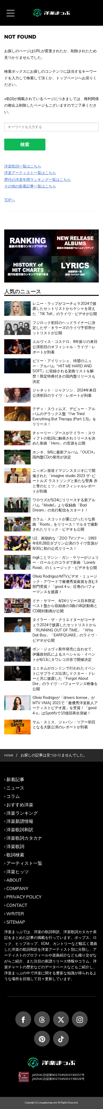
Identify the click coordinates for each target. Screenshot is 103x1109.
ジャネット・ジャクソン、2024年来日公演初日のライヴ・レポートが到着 (64, 393)
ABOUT (14, 880)
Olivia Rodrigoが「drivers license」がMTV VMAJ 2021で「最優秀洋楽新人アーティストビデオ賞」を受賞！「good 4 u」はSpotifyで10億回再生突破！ (65, 705)
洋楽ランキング (22, 813)
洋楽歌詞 (15, 846)
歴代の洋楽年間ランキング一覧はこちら (37, 179)
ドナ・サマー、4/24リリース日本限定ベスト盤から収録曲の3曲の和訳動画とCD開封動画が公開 (64, 605)
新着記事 (15, 779)
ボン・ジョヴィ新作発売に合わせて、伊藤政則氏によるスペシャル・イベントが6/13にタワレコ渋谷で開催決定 (63, 654)
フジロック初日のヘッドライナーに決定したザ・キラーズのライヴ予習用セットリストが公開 (63, 327)
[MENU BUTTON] (10, 13)
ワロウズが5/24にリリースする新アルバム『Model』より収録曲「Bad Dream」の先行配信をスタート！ (63, 505)
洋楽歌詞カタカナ (24, 838)
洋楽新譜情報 (19, 821)
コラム (13, 796)
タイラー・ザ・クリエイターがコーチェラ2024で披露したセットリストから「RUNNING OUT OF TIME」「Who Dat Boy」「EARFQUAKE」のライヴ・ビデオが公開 (65, 629)
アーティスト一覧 (24, 863)
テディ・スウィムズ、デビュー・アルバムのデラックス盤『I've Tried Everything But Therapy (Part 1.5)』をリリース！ (64, 416)
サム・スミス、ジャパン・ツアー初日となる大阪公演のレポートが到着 (63, 725)
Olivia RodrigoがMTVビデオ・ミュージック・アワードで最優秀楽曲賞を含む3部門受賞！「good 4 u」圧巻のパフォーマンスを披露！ (64, 584)
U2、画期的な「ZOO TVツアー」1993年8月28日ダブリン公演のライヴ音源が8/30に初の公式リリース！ (65, 543)
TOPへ (9, 200)
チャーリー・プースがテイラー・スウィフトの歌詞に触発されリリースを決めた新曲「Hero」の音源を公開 (63, 438)
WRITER (15, 913)
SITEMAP (15, 922)
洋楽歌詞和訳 (19, 829)
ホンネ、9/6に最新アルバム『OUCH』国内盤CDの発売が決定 (64, 455)
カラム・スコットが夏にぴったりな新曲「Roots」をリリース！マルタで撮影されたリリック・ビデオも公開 (65, 524)
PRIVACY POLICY (23, 896)
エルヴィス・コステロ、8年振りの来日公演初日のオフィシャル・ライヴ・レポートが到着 (64, 346)
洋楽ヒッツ (17, 871)
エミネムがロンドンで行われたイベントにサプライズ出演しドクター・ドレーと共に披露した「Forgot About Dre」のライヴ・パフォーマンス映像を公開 (65, 678)
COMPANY (17, 888)
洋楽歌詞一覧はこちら (22, 166)
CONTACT (16, 905)
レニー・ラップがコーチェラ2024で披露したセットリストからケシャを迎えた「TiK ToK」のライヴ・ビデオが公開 (64, 308)
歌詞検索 (15, 854)
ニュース (15, 788)
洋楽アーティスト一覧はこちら (30, 172)
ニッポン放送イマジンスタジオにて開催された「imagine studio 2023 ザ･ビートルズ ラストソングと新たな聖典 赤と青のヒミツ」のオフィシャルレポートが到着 (64, 480)
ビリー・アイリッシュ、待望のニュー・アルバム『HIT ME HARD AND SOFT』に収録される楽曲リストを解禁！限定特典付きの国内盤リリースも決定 (63, 371)
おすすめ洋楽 (19, 804)
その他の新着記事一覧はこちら (30, 186)
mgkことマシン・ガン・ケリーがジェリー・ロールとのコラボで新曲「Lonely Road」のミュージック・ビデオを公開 (65, 562)
